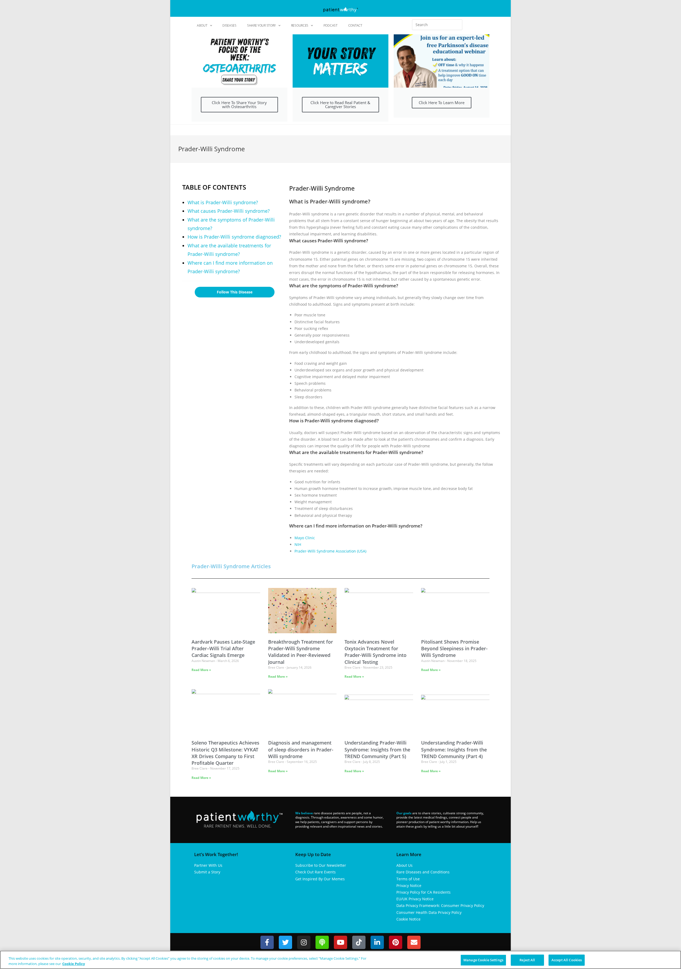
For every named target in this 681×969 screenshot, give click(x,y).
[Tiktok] (359, 942)
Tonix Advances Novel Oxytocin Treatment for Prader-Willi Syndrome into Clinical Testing (375, 652)
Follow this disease (234, 292)
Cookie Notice (408, 919)
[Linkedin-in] (377, 942)
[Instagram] (303, 942)
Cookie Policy (73, 963)
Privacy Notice (408, 885)
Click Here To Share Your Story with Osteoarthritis (239, 104)
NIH (297, 544)
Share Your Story (261, 25)
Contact (355, 25)
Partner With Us (208, 865)
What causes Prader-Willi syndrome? (229, 211)
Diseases (229, 25)
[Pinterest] (395, 942)
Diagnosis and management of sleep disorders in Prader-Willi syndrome (300, 749)
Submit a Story (207, 871)
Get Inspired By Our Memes (320, 878)
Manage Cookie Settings (483, 960)
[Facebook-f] (267, 942)
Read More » (201, 670)
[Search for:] (437, 24)
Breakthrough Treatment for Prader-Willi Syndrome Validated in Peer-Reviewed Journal (300, 652)
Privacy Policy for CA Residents (423, 892)
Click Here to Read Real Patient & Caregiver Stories (340, 104)
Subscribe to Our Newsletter (320, 865)
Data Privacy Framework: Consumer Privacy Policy (440, 905)
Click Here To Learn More (441, 102)
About (202, 25)
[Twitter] (285, 942)
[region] (340, 960)
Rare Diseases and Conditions (423, 871)
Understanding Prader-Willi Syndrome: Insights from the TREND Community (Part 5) (377, 749)
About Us (404, 865)
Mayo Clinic (304, 537)
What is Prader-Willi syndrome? (223, 202)
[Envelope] (414, 942)
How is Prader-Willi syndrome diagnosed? (234, 237)
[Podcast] (322, 942)
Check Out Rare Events (315, 871)
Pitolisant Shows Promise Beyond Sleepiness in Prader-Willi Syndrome (454, 648)
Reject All (527, 960)
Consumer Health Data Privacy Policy (429, 912)
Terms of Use (408, 878)
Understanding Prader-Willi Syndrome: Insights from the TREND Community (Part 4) (454, 749)
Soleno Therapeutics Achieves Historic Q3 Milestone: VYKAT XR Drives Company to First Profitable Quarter (225, 752)
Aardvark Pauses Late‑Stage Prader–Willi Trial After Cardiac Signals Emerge (223, 648)
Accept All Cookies (566, 960)
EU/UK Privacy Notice (415, 898)
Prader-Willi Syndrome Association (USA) (330, 551)
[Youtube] (340, 942)
